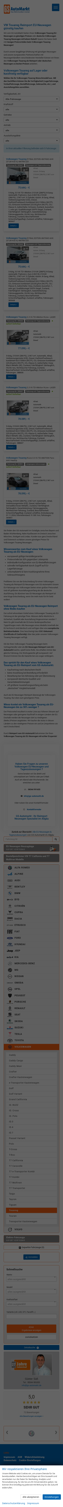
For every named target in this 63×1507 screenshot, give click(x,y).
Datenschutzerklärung (13, 1503)
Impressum (33, 1503)
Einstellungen (52, 1496)
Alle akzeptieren (31, 1496)
